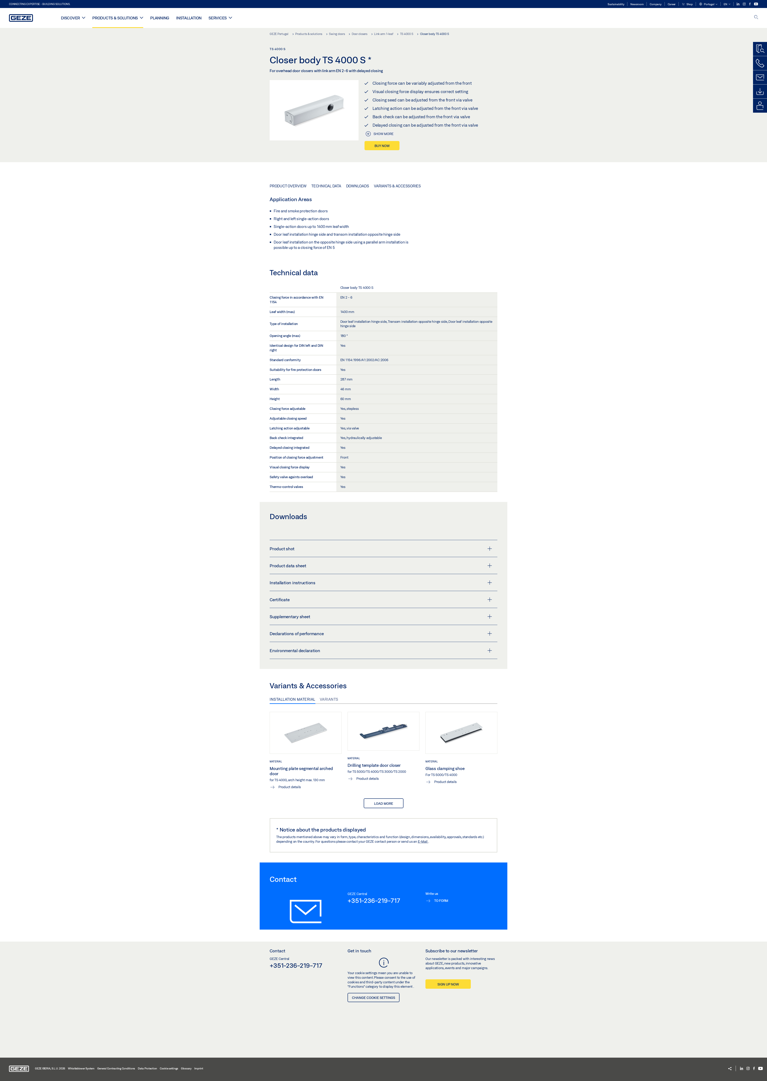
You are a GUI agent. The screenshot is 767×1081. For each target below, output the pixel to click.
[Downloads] (760, 91)
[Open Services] (230, 17)
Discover (70, 18)
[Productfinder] (760, 49)
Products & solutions (115, 18)
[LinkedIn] (738, 4)
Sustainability (616, 4)
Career (672, 4)
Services (218, 18)
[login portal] (760, 106)
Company (655, 4)
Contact (277, 950)
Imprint (198, 1068)
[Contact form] (760, 77)
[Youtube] (756, 4)
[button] (708, 4)
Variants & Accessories (397, 186)
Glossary (186, 1068)
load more (383, 803)
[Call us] (760, 63)
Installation (189, 18)
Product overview (288, 186)
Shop (689, 4)
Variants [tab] (329, 699)
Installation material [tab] (292, 699)
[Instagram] (744, 4)
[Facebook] (750, 4)
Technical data (326, 186)
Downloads (357, 186)
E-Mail (423, 841)
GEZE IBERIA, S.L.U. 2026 (50, 1068)
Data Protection (147, 1068)
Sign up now (448, 984)
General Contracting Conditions (116, 1068)
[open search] (756, 17)
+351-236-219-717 (374, 900)
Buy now (382, 146)
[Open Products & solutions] (141, 17)
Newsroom (637, 4)
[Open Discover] (83, 17)
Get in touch (359, 950)
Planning (159, 18)
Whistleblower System (81, 1068)
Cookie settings (169, 1068)
